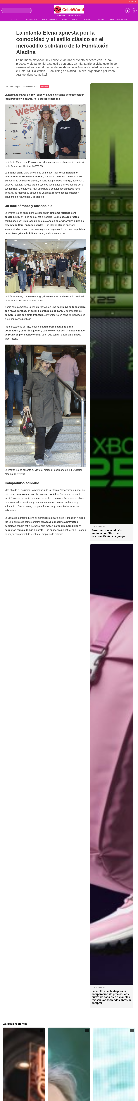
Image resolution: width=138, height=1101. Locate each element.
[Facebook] (127, 10)
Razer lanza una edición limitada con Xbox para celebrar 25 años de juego (108, 533)
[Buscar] (28, 10)
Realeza (44, 86)
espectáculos (31, 19)
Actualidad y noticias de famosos (69, 15)
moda (64, 19)
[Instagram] (134, 10)
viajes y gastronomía (118, 19)
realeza (87, 19)
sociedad (100, 19)
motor (75, 19)
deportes (15, 19)
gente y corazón (49, 19)
